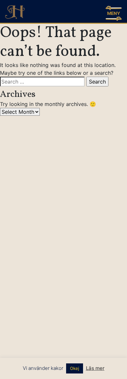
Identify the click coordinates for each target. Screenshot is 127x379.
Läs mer (95, 368)
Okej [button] (74, 368)
